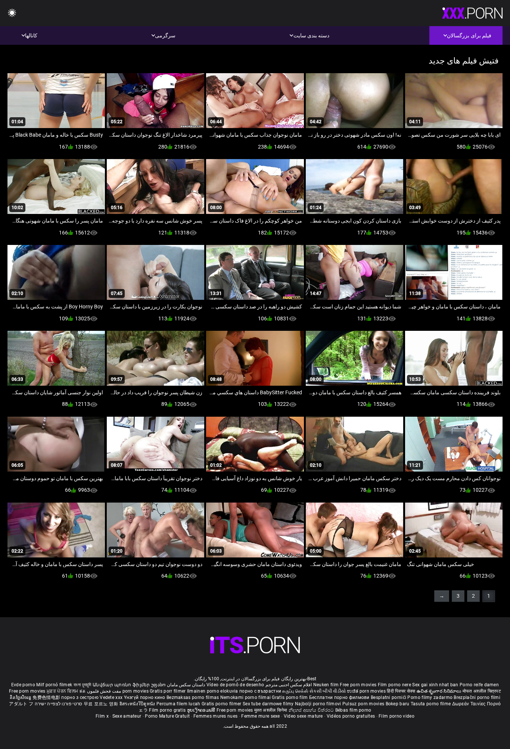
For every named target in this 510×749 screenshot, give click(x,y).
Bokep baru (398, 703)
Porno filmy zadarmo (430, 697)
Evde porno (23, 684)
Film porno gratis (168, 710)
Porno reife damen (479, 684)
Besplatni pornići (389, 697)
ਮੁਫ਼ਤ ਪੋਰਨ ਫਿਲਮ (63, 691)
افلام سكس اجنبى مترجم (288, 684)
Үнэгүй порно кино (145, 697)
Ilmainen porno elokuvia (213, 691)
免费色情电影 (46, 697)
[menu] (11, 13)
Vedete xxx (111, 697)
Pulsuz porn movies (364, 703)
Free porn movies (358, 684)
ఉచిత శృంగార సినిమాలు (440, 691)
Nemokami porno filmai (246, 697)
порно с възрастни (260, 691)
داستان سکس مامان (186, 684)
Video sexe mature (303, 716)
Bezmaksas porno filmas (193, 697)
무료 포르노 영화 (101, 703)
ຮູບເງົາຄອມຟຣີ (202, 710)
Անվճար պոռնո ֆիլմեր (122, 684)
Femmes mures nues (215, 716)
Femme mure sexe (260, 716)
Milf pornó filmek (54, 684)
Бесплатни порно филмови (340, 697)
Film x (102, 716)
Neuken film (326, 684)
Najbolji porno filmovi (318, 703)
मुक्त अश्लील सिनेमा (271, 710)
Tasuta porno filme (431, 703)
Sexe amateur (127, 716)
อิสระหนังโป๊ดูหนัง (137, 703)
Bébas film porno (353, 710)
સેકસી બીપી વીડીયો (328, 691)
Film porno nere (394, 684)
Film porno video (396, 716)
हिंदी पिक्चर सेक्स (401, 691)
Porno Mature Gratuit (167, 716)
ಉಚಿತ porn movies (367, 691)
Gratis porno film (290, 697)
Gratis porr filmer (168, 691)
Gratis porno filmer (222, 703)
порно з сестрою (80, 697)
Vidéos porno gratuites (351, 716)
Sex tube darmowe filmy (268, 703)
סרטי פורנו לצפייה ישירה (59, 703)
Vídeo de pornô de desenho (235, 684)
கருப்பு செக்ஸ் (295, 691)
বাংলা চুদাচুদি (82, 684)
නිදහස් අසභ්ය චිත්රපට (312, 710)
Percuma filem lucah (179, 703)
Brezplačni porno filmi (477, 697)
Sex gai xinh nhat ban (435, 684)
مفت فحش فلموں (103, 691)
